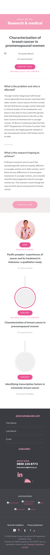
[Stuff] (40, 503)
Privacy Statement (35, 525)
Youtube (29, 530)
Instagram (24, 530)
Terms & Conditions (15, 525)
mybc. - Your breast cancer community (25, 477)
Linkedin (19, 530)
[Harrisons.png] (12, 503)
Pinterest (34, 530)
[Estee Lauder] (19, 509)
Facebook (14, 530)
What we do (25, 19)
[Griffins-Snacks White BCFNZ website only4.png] (28, 503)
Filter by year (25, 205)
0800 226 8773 (27, 464)
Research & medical (25, 23)
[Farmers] (32, 509)
